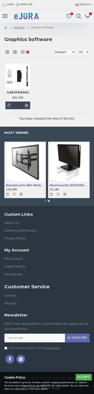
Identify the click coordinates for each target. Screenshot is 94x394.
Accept (83, 377)
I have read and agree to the (34, 348)
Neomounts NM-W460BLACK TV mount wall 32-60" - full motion (25, 185)
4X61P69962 (18, 92)
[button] (45, 201)
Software (19, 27)
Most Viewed (16, 133)
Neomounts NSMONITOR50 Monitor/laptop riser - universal (69, 185)
